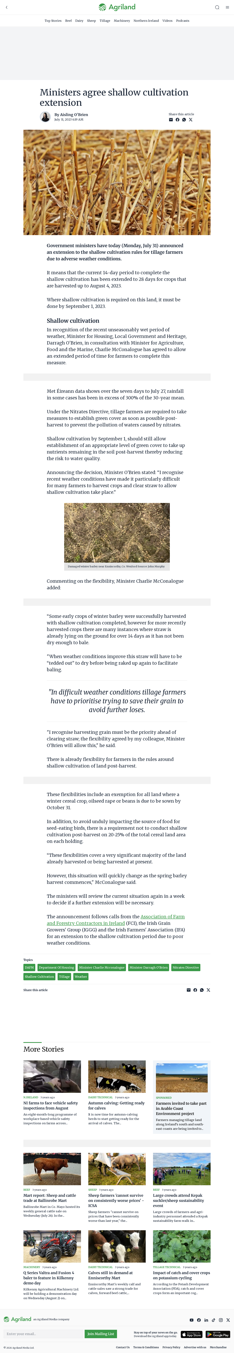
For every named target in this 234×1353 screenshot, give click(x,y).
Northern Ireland (146, 21)
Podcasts (182, 21)
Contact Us (123, 1347)
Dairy (79, 21)
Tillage (105, 21)
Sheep (91, 21)
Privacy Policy (171, 1347)
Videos (168, 21)
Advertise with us (195, 1347)
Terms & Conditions (146, 1347)
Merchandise (218, 1347)
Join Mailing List (101, 1334)
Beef (68, 21)
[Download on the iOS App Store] (192, 1334)
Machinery (122, 21)
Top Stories (53, 21)
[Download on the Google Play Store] (217, 1334)
